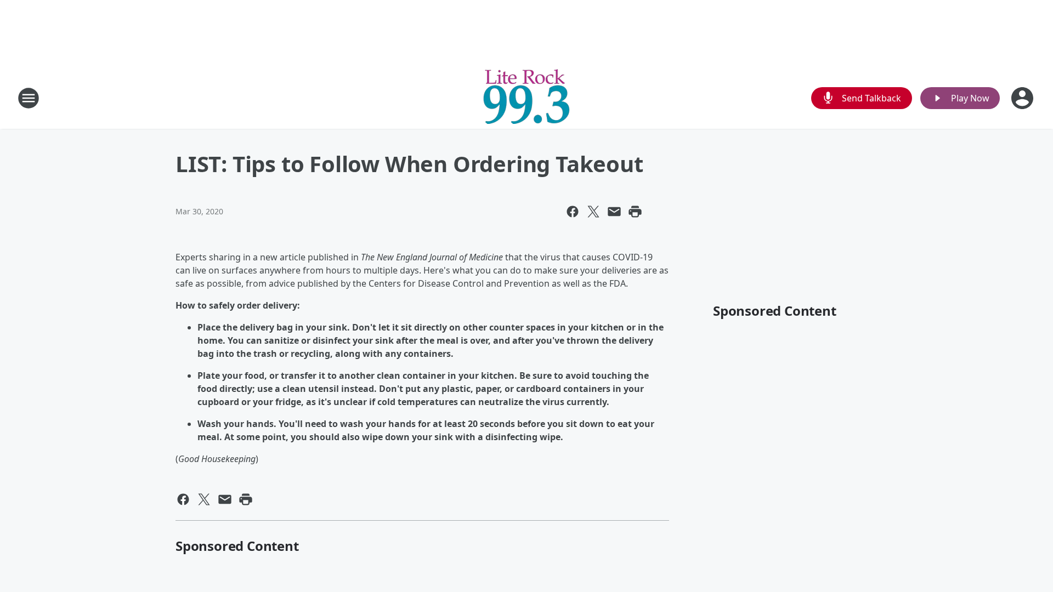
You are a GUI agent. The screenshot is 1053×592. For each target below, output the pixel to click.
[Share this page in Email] (614, 211)
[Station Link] (526, 98)
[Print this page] (635, 211)
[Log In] (1023, 98)
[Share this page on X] (593, 211)
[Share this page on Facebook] (572, 211)
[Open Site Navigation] (28, 98)
